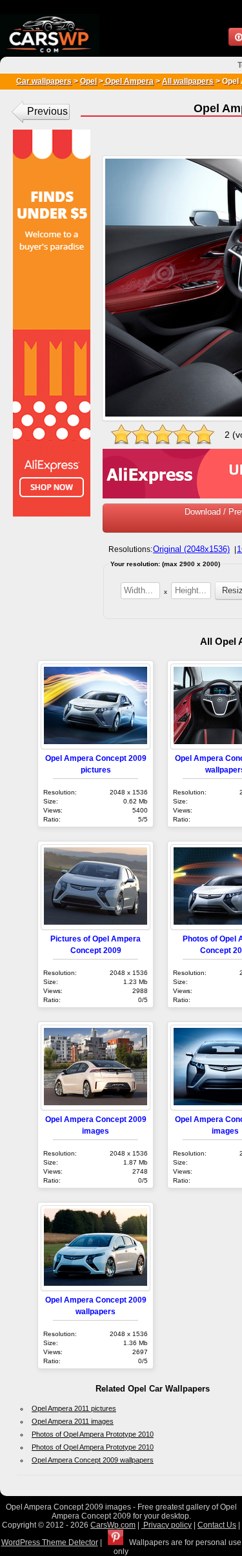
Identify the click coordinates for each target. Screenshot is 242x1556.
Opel (88, 81)
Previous (47, 111)
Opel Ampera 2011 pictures (74, 1408)
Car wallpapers (44, 81)
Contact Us (216, 1525)
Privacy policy (166, 1525)
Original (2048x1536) (191, 549)
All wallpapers (188, 81)
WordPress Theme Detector (49, 1542)
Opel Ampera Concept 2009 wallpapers (93, 1460)
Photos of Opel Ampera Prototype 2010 (93, 1434)
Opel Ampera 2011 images (73, 1421)
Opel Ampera (128, 81)
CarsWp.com (113, 1525)
